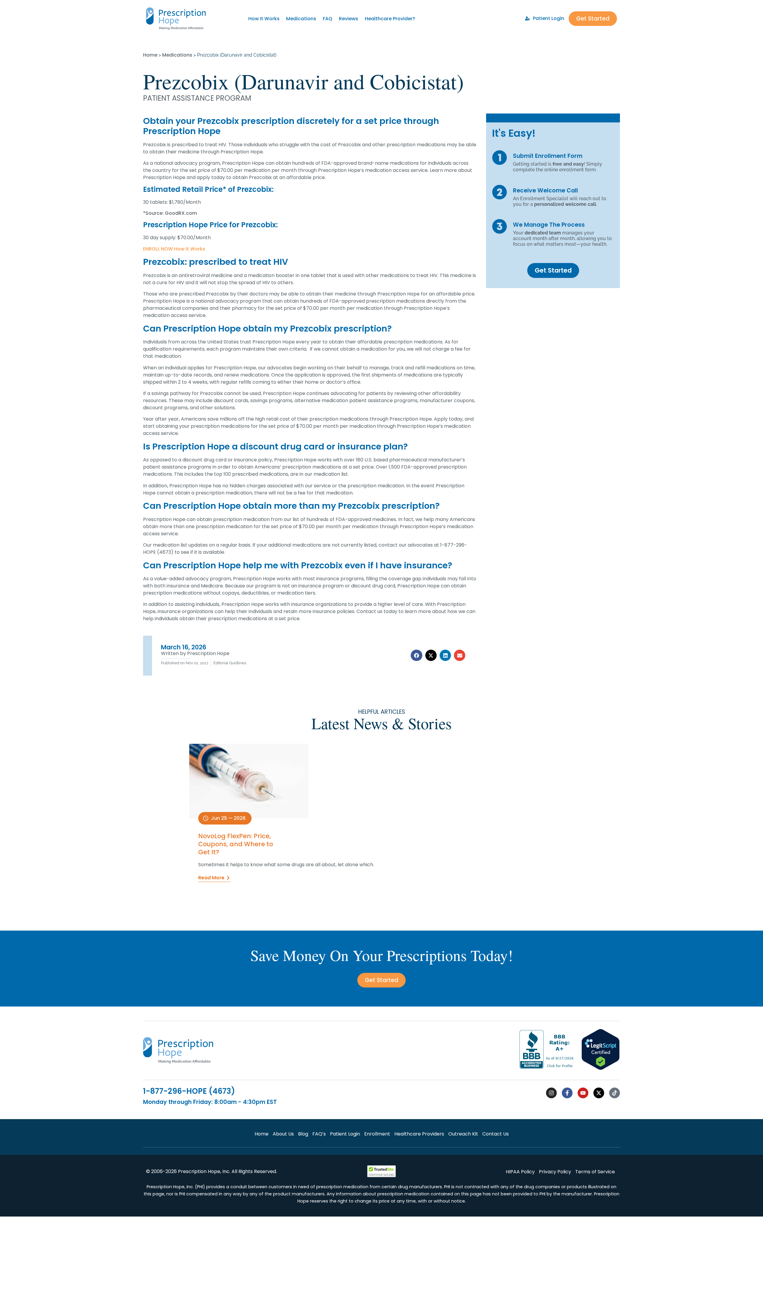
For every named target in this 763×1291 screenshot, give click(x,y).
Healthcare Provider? (390, 18)
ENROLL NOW (158, 248)
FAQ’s (319, 1133)
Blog (303, 1133)
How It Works (264, 18)
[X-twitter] (598, 1093)
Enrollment (377, 1133)
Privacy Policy (555, 1171)
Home (150, 55)
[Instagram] (551, 1093)
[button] (416, 655)
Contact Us (495, 1133)
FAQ (327, 18)
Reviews (348, 18)
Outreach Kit (463, 1133)
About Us (283, 1133)
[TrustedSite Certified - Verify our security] (381, 1175)
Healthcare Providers (419, 1133)
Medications (301, 18)
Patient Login (345, 1133)
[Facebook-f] (567, 1093)
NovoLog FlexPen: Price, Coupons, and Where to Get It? (235, 844)
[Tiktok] (614, 1093)
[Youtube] (583, 1093)
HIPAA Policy (520, 1171)
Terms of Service (595, 1171)
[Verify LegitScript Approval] (600, 1068)
